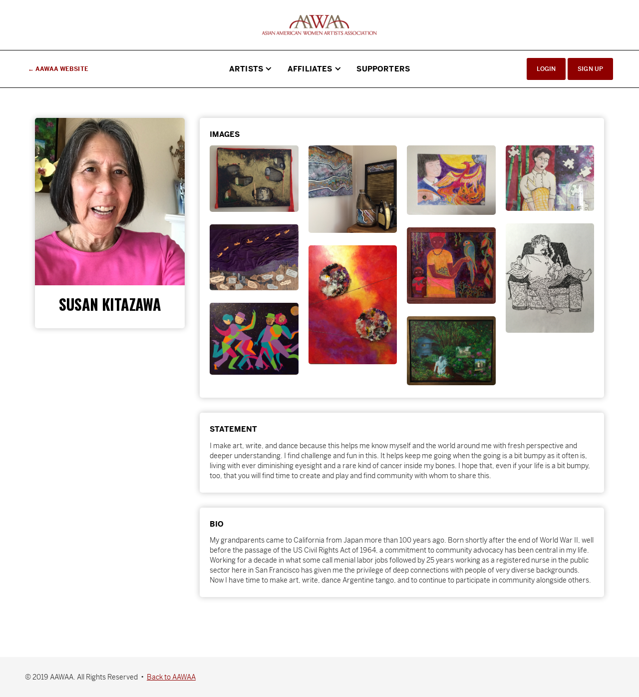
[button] (250, 68)
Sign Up (590, 69)
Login (546, 69)
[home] (319, 24)
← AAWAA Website (58, 69)
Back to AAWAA (171, 677)
